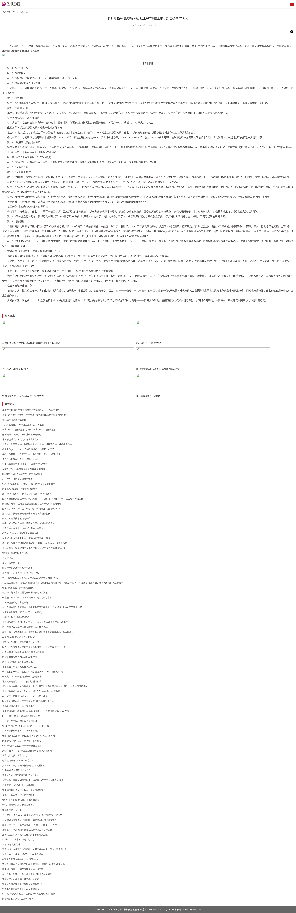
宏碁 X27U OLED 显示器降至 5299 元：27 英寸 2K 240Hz (29, 825)
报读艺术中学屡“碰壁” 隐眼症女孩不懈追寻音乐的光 (27, 830)
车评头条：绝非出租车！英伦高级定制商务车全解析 (27, 874)
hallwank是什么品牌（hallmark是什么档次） (23, 746)
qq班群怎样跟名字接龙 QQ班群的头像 (20, 859)
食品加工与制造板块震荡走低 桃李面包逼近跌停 (25, 592)
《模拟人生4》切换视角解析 (15, 617)
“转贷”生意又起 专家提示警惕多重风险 (20, 800)
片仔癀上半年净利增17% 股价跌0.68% (20, 721)
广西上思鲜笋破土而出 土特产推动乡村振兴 (23, 652)
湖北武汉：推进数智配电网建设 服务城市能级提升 (26, 513)
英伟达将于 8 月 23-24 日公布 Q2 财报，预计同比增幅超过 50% (32, 815)
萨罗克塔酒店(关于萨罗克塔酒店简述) (20, 489)
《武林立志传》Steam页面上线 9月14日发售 (23, 425)
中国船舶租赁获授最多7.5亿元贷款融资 (21, 889)
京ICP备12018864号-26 (159, 909)
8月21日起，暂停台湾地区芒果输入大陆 (21, 716)
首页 (15, 12)
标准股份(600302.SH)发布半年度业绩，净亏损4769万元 (28, 449)
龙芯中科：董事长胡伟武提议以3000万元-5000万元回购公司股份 (33, 780)
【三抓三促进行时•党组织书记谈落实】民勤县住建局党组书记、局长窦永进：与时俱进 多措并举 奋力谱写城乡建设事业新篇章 (62, 583)
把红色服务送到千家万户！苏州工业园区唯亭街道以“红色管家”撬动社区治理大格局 (42, 607)
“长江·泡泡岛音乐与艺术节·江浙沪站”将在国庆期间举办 (28, 484)
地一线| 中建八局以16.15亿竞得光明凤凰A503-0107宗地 (28, 894)
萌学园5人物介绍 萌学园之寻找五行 (19, 637)
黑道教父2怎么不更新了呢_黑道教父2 (20, 775)
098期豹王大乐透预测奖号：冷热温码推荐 (22, 474)
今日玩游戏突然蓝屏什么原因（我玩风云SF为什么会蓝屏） (30, 820)
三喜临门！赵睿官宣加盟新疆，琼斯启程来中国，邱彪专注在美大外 (34, 849)
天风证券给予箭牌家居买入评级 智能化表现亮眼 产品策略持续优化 (34, 548)
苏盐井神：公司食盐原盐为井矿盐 (18, 479)
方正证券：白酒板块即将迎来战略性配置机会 (23, 765)
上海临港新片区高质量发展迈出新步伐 (20, 642)
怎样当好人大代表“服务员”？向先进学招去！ (23, 854)
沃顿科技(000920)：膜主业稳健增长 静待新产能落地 (27, 751)
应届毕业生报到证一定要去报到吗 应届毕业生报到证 (27, 494)
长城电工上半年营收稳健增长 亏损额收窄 (22, 676)
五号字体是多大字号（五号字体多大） (20, 731)
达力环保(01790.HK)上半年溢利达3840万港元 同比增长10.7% (31, 509)
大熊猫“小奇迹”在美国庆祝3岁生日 (18, 662)
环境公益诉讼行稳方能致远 (15, 602)
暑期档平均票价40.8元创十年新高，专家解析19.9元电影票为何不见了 (35, 415)
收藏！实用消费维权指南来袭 (16, 518)
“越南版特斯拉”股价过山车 (15, 553)
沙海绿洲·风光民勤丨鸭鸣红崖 (16, 770)
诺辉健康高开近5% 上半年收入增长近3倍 (21, 681)
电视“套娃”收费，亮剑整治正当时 (18, 588)
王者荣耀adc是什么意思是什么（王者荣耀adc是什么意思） (30, 429)
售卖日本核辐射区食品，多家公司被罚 (20, 459)
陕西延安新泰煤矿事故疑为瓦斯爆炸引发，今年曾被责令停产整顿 (33, 647)
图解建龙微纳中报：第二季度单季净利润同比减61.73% (28, 701)
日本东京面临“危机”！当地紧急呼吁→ (20, 785)
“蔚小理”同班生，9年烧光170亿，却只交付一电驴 (25, 726)
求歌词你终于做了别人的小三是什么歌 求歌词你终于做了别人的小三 (35, 622)
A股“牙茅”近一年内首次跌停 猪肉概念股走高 (23, 469)
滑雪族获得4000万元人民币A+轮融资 (19, 657)
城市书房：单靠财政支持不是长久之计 (20, 667)
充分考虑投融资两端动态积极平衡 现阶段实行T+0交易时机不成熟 (33, 864)
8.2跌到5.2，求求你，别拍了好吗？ (19, 839)
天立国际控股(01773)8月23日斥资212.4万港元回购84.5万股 (30, 578)
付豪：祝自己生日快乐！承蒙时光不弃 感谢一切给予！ (28, 523)
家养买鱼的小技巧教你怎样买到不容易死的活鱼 (25, 835)
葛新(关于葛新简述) (11, 844)
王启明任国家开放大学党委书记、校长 (20, 573)
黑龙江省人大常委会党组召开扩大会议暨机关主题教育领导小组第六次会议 (38, 632)
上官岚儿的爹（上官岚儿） (15, 755)
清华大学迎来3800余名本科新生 (17, 568)
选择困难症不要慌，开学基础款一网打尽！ (22, 434)
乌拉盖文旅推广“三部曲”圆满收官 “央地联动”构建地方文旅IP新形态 (34, 543)
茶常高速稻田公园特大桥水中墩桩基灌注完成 (23, 790)
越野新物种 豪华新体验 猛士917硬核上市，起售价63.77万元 (30, 410)
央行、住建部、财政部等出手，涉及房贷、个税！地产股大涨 (31, 454)
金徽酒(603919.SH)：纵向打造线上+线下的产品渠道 (27, 597)
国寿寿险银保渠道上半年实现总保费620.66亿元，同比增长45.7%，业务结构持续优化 (42, 499)
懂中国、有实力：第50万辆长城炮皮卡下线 (22, 869)
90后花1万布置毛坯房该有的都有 (18, 899)
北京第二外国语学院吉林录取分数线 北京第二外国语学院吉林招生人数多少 (38, 444)
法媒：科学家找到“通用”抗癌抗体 (18, 795)
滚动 (22, 12)
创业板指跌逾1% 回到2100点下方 (18, 760)
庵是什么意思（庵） (12, 563)
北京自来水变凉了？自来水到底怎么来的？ (22, 528)
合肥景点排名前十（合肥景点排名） (19, 706)
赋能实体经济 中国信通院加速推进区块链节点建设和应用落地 (31, 504)
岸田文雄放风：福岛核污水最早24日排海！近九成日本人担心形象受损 (35, 711)
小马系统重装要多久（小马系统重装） (20, 439)
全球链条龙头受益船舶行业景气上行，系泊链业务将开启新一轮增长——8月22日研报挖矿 (45, 686)
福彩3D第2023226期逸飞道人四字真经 (20, 533)
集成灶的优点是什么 (12, 810)
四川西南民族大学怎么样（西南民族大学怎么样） (26, 627)
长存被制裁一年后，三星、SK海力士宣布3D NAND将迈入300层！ (33, 672)
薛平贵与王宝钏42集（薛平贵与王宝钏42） (22, 741)
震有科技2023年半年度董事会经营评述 (20, 879)
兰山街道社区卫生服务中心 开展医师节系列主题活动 (27, 538)
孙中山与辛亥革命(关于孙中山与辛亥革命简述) (24, 464)
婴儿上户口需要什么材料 (14, 420)
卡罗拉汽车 (7, 558)
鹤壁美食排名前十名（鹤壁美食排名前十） (22, 884)
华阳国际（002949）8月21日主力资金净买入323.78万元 (28, 736)
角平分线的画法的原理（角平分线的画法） (22, 612)
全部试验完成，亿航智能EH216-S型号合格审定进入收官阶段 (31, 691)
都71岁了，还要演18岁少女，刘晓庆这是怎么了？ (26, 696)
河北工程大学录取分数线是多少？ (18, 805)
